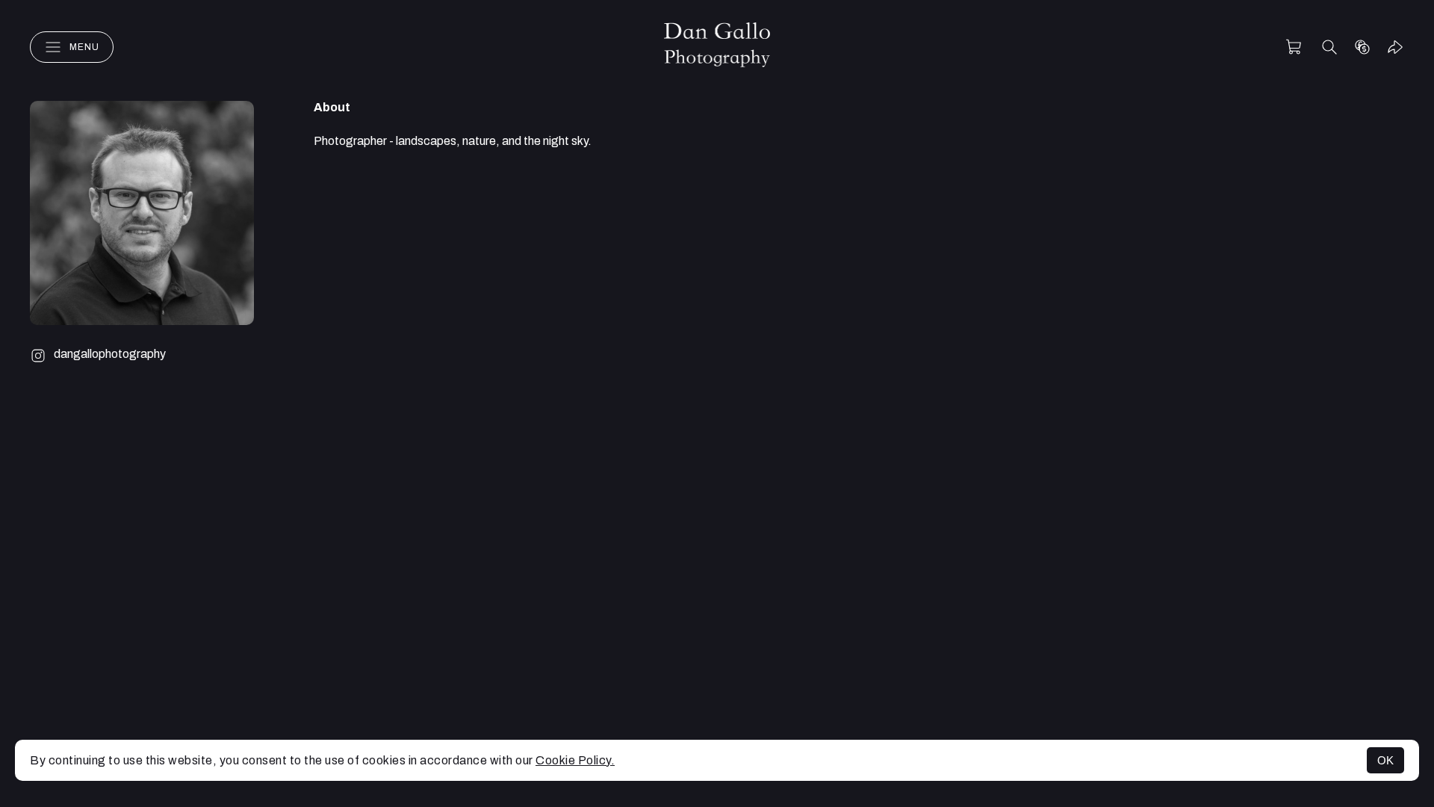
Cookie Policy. (575, 760)
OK (1385, 760)
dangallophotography (110, 353)
